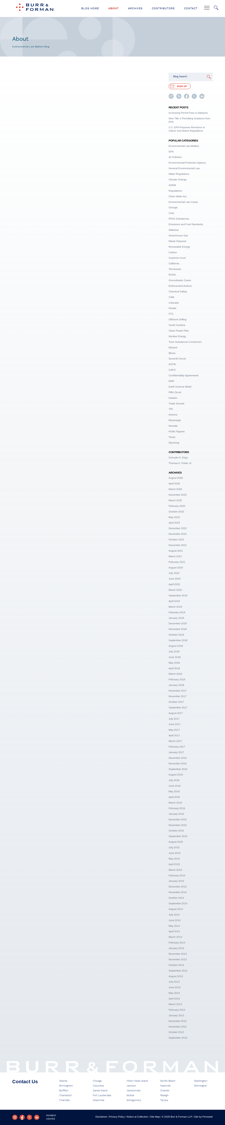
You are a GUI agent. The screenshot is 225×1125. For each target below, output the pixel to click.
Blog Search (180, 76)
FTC (171, 313)
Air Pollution (175, 157)
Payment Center (51, 1117)
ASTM (172, 364)
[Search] (216, 8)
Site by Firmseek (203, 1116)
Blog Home (90, 8)
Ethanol (173, 347)
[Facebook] (22, 1117)
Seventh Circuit (177, 358)
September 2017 (178, 707)
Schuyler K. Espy (178, 457)
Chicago (97, 1081)
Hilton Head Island (137, 1081)
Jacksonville (133, 1090)
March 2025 (175, 500)
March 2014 (175, 937)
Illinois (172, 353)
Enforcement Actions (180, 286)
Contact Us (25, 1081)
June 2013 (175, 987)
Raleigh (164, 1095)
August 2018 (176, 646)
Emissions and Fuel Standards (186, 224)
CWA (171, 297)
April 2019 (174, 601)
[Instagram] (14, 1117)
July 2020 (174, 573)
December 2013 (178, 953)
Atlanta (63, 1081)
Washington (200, 1081)
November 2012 (178, 1026)
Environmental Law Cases (183, 202)
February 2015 (177, 875)
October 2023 (176, 511)
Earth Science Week (180, 386)
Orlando (164, 1090)
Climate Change (178, 179)
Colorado (174, 302)
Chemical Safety (178, 291)
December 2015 (178, 819)
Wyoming (174, 442)
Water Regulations (179, 174)
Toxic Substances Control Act (185, 342)
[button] (171, 98)
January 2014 (176, 948)
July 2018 (174, 651)
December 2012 (178, 1021)
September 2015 (178, 836)
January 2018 (176, 685)
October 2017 (176, 702)
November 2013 (178, 959)
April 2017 (174, 735)
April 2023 (174, 522)
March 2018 (175, 673)
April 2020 (174, 584)
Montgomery (134, 1100)
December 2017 (178, 690)
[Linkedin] (36, 1117)
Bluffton (63, 1090)
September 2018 (178, 640)
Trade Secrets (176, 403)
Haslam (173, 398)
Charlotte (64, 1100)
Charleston (65, 1095)
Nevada (173, 425)
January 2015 (176, 881)
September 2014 (178, 903)
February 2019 (177, 612)
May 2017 (174, 729)
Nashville (165, 1086)
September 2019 (178, 595)
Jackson (131, 1086)
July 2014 (174, 914)
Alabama (174, 230)
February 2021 (177, 562)
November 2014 (178, 892)
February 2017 (177, 746)
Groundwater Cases (180, 280)
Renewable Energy (179, 246)
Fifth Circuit (175, 392)
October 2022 (176, 539)
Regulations (175, 190)
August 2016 (176, 774)
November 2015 (178, 825)
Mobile (130, 1095)
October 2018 (176, 634)
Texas (172, 437)
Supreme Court (177, 257)
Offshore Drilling (177, 319)
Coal (171, 213)
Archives (135, 8)
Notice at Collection (137, 1116)
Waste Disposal (177, 241)
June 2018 (175, 657)
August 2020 (176, 567)
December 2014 (178, 886)
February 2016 (177, 808)
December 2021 (178, 545)
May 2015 (174, 858)
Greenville (98, 1100)
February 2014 (177, 942)
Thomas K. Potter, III (180, 463)
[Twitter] (29, 1117)
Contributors (163, 8)
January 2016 (176, 814)
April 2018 (174, 668)
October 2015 (176, 830)
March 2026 (175, 489)
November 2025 (178, 494)
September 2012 (178, 1037)
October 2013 (176, 965)
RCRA (172, 274)
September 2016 (178, 769)
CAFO (172, 369)
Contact (191, 8)
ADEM (172, 185)
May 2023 (174, 517)
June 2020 (175, 578)
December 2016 (178, 758)
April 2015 (174, 864)
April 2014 (174, 931)
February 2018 (177, 679)
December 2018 (178, 623)
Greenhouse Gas (178, 235)
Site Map (155, 1116)
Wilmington (200, 1086)
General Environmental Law (184, 168)
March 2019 (175, 606)
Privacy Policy (117, 1116)
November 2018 (178, 629)
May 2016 (174, 791)
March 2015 (175, 870)
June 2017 (175, 724)
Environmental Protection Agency (187, 162)
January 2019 (176, 618)
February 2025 (177, 506)
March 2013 (175, 1004)
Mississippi (175, 420)
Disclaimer (101, 1116)
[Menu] (207, 7)
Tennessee (175, 269)
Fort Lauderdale (102, 1095)
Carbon (173, 252)
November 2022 (178, 534)
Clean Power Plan (179, 330)
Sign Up (182, 86)
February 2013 (177, 1009)
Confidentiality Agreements (184, 375)
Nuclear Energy (177, 336)
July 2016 (174, 780)
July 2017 (174, 718)
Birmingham (66, 1086)
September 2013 (178, 970)
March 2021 (175, 556)
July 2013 (174, 981)
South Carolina (177, 325)
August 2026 (176, 478)
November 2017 (178, 696)
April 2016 (174, 797)
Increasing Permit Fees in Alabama (188, 112)
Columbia (98, 1086)
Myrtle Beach (167, 1081)
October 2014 (176, 897)
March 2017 (175, 741)
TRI (171, 409)
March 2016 (175, 802)
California (174, 263)
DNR (171, 381)
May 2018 (174, 662)
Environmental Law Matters (184, 146)
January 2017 (176, 752)
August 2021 (176, 550)
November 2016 (178, 763)
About (113, 8)
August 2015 (176, 841)
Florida (172, 308)
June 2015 (175, 853)
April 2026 (174, 483)
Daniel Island (100, 1090)
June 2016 (175, 785)
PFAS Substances (179, 218)
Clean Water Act (178, 196)
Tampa (164, 1100)
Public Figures (177, 431)
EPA (171, 151)
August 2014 (176, 909)
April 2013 (174, 998)
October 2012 (176, 1032)
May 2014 (174, 926)
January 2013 (176, 1015)
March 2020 (175, 590)
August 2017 (176, 713)
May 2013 (174, 993)
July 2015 (174, 847)
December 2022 (178, 528)
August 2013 (176, 976)
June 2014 (175, 920)
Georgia (173, 207)
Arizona (173, 414)
